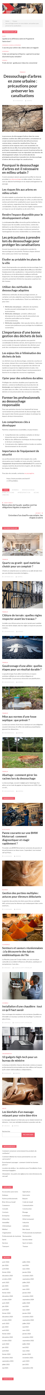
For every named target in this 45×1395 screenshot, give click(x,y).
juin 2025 (5, 1286)
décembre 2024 (7, 1296)
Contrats (5, 1212)
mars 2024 (26, 1310)
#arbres (15, 490)
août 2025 (5, 1282)
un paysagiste (29, 473)
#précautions (8, 492)
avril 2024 (5, 1310)
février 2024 (6, 1313)
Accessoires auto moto (10, 1192)
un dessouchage (15, 179)
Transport (5, 1246)
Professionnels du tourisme (11, 1236)
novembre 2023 (27, 1317)
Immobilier (5, 1222)
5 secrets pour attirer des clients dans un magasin (20, 48)
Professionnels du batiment (31, 1233)
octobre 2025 (6, 1279)
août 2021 (25, 1361)
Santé (4, 36)
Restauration (26, 1236)
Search (40, 2)
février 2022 (6, 1354)
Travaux (22, 72)
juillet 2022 (26, 1344)
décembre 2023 (7, 1317)
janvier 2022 (26, 1354)
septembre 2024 (28, 1299)
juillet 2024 (26, 1303)
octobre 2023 (6, 1320)
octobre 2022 (6, 1340)
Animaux (5, 1195)
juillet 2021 (6, 1364)
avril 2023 (5, 1330)
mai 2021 (5, 1368)
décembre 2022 (7, 1337)
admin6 (29, 100)
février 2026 (6, 1272)
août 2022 (5, 1344)
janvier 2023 (26, 1334)
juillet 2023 (26, 1323)
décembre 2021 (7, 1358)
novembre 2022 (27, 1337)
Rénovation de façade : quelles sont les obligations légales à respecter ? (19, 506)
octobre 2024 (6, 1299)
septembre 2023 (28, 1320)
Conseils (11, 45)
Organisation (7, 1053)
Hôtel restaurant (28, 1219)
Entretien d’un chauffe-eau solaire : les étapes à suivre (26, 516)
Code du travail (27, 1202)
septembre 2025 (28, 1279)
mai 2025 (25, 1286)
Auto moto (6, 829)
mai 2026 (25, 1265)
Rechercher (6, 1131)
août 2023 (5, 1323)
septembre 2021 (8, 1361)
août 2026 (5, 1262)
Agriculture (26, 1192)
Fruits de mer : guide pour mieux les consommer (19, 63)
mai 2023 (25, 1327)
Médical (4, 1229)
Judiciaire (25, 1226)
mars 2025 (26, 1289)
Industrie (25, 1222)
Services (5, 1243)
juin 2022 (5, 1347)
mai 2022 (25, 1347)
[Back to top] (39, 1389)
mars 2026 (26, 1269)
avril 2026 (5, 1269)
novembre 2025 (27, 1275)
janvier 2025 (26, 1293)
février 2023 (6, 1334)
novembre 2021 (27, 1358)
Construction (27, 1209)
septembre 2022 (28, 1340)
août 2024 (5, 1303)
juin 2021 (25, 1364)
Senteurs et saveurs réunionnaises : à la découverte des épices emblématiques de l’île (22, 951)
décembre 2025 (7, 1275)
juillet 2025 (26, 1282)
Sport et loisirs (27, 1243)
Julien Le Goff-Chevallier (23, 968)
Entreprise (17, 45)
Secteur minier (27, 1239)
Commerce (5, 45)
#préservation (24, 492)
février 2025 (6, 1293)
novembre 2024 (27, 1296)
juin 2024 (5, 1306)
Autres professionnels (9, 1198)
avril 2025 (5, 1289)
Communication (27, 1205)
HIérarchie (5, 1219)
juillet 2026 (26, 1262)
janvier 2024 (26, 1313)
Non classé (26, 1229)
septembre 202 (27, 1368)
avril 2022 (5, 1351)
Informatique (6, 1226)
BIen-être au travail (8, 1202)
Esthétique (26, 1216)
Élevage (5, 889)
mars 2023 (26, 1330)
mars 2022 (26, 1351)
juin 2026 (5, 1265)
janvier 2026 (26, 1272)
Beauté (25, 1198)
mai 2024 (25, 1306)
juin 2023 (5, 1327)
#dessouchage (28, 490)
